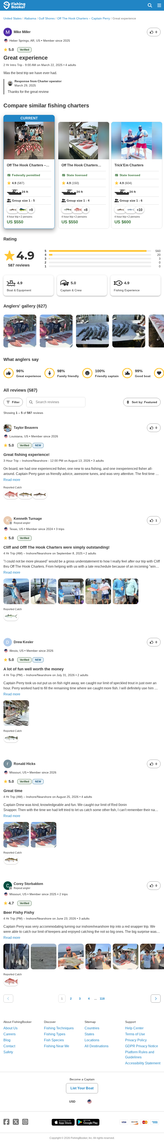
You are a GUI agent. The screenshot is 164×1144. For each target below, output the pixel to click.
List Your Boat (82, 1088)
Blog (6, 1040)
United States (12, 18)
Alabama (30, 18)
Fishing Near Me (56, 1046)
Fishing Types (54, 1034)
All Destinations (96, 1046)
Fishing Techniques (59, 1028)
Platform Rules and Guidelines (139, 1054)
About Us (10, 1028)
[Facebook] (6, 1122)
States (89, 1034)
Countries (92, 1028)
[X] (16, 1122)
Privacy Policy (136, 1040)
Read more (11, 480)
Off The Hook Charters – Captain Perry (83, 18)
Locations (92, 1040)
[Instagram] (25, 1122)
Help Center (134, 1028)
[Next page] (156, 999)
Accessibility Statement (142, 1063)
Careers (9, 1034)
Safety (8, 1052)
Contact (9, 1046)
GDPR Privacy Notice (141, 1046)
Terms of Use (135, 1034)
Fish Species (54, 1040)
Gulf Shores (47, 18)
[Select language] (89, 1101)
